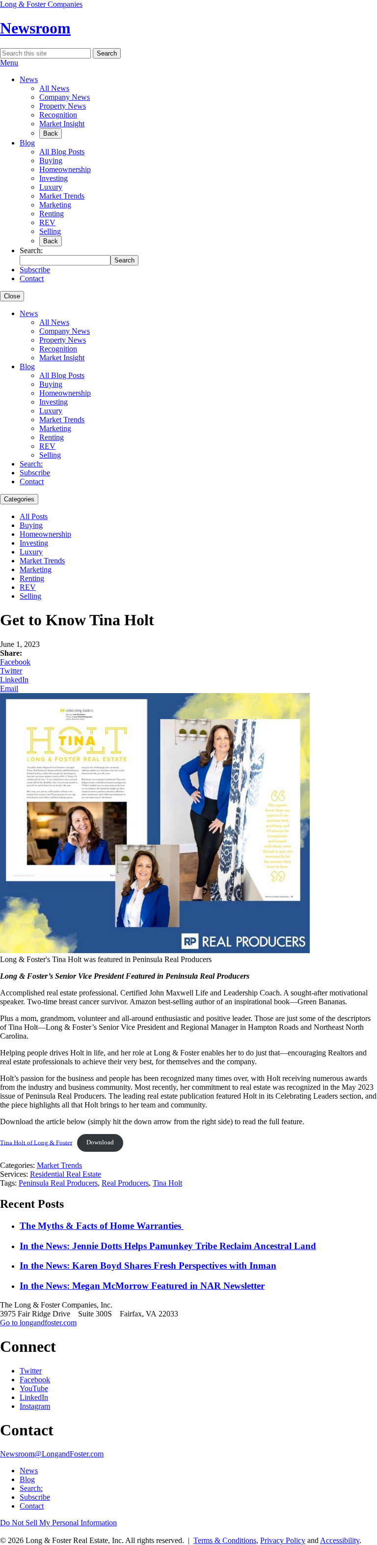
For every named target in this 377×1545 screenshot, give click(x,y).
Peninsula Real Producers (58, 1183)
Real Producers (125, 1183)
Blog (27, 143)
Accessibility (339, 1540)
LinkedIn (14, 679)
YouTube (34, 1388)
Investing (53, 178)
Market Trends (61, 196)
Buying (50, 160)
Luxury (50, 187)
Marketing (55, 205)
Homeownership (65, 169)
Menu (9, 62)
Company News (64, 97)
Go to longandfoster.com (38, 1322)
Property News (62, 106)
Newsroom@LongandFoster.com (52, 1454)
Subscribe (35, 269)
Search (107, 53)
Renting (51, 213)
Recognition (58, 115)
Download (100, 1142)
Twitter (11, 671)
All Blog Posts (61, 151)
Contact (32, 278)
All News (54, 88)
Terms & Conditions (224, 1540)
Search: (31, 464)
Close (12, 296)
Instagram (35, 1406)
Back (50, 133)
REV (47, 222)
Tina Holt (167, 1183)
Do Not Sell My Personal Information (58, 1522)
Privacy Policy (282, 1540)
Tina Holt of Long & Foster (36, 1142)
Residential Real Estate (65, 1174)
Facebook (15, 662)
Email (9, 688)
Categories (19, 499)
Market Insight (61, 123)
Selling (50, 231)
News (29, 79)
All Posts (34, 516)
